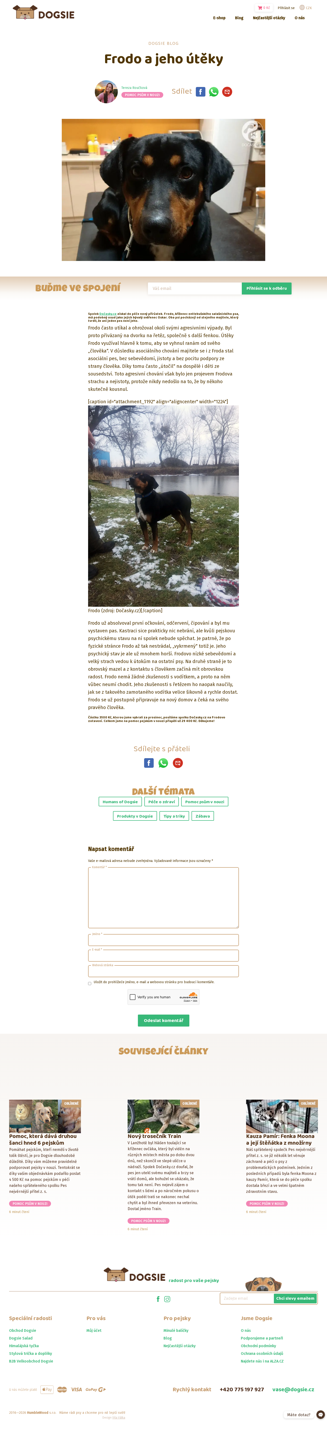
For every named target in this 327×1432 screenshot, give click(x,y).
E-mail (97, 949)
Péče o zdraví (161, 802)
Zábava (203, 816)
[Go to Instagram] (167, 1298)
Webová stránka (102, 965)
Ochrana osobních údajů (262, 1353)
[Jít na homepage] (43, 12)
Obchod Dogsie (22, 1330)
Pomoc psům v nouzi (142, 95)
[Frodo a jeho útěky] (200, 92)
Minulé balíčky (176, 1330)
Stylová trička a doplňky (30, 1353)
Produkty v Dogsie (135, 816)
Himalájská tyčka (24, 1346)
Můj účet (93, 1330)
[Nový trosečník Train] (164, 1116)
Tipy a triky (174, 816)
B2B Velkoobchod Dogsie (31, 1361)
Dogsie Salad (21, 1338)
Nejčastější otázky (180, 1346)
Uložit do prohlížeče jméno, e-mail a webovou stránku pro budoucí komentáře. (154, 982)
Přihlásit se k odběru (267, 288)
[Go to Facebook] (158, 1298)
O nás (246, 1330)
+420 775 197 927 (242, 1389)
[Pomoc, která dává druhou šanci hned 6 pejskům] (45, 1116)
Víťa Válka (118, 1417)
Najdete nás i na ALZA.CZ (262, 1361)
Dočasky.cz (108, 314)
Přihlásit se (286, 8)
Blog (168, 1338)
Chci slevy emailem (295, 1298)
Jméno (97, 934)
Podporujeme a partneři (262, 1338)
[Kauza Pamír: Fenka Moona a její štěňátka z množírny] (282, 1116)
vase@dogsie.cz (293, 1389)
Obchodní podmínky (258, 1346)
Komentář (99, 867)
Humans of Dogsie (120, 802)
